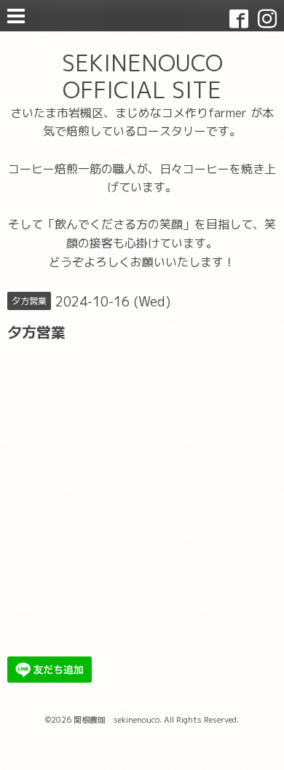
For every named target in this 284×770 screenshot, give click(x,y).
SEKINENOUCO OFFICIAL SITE (142, 76)
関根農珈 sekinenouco (116, 720)
